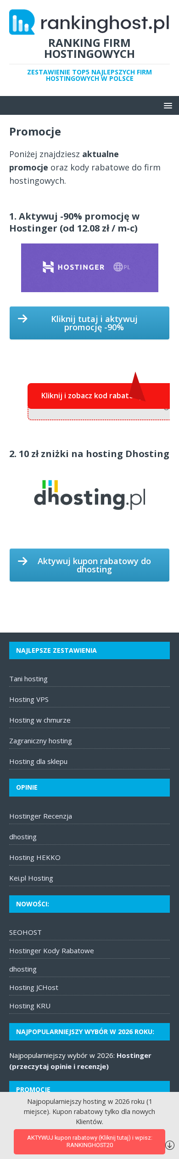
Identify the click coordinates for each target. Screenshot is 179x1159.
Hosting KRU (29, 1005)
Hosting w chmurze (40, 719)
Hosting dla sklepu (38, 761)
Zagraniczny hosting (40, 740)
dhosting (23, 836)
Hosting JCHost (33, 987)
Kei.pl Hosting (31, 877)
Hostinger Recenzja (40, 815)
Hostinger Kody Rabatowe (51, 950)
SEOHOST (25, 932)
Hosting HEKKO (35, 857)
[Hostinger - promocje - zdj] (89, 267)
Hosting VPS (29, 699)
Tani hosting (28, 678)
